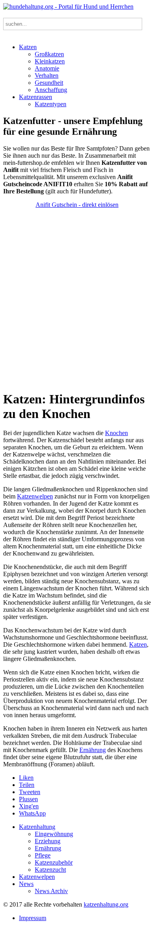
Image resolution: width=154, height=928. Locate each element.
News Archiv (51, 891)
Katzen (28, 47)
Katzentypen (50, 104)
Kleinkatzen (50, 61)
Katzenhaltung (37, 826)
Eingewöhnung (54, 834)
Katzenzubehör (54, 862)
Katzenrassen (35, 97)
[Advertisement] (77, 299)
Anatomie (47, 68)
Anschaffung (51, 89)
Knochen (116, 433)
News (26, 883)
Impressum (32, 918)
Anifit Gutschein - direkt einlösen (77, 204)
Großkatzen (49, 54)
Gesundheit (49, 82)
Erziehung (47, 841)
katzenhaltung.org (106, 904)
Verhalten (46, 75)
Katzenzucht (50, 869)
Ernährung (92, 750)
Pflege (43, 855)
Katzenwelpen (35, 496)
